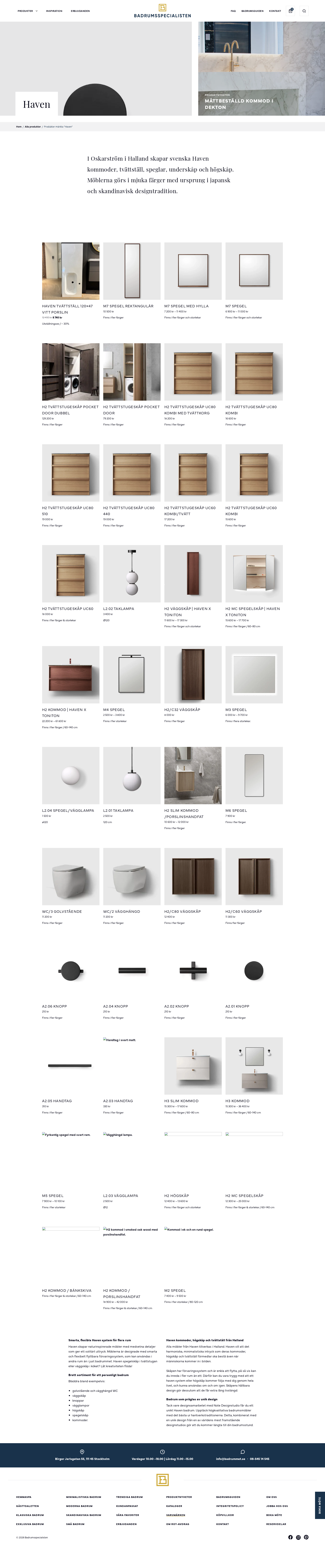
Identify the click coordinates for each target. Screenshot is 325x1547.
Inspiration (54, 10)
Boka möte (274, 1515)
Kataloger (174, 1506)
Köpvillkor (225, 1515)
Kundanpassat (127, 1506)
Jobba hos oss (277, 1506)
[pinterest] (306, 1538)
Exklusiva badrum (30, 1524)
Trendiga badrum (129, 1496)
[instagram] (298, 1537)
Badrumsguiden (252, 10)
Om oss (271, 1496)
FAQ (233, 10)
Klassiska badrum (30, 1515)
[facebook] (290, 1538)
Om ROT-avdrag (177, 1524)
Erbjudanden (80, 10)
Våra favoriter (127, 1515)
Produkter (25, 10)
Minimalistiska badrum (83, 1496)
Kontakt (275, 10)
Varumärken (175, 1515)
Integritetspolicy (230, 1506)
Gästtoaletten (27, 1506)
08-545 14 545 (259, 1459)
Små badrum (75, 1524)
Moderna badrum (79, 1506)
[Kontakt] (243, 1453)
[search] (304, 11)
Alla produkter (33, 126)
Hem (19, 126)
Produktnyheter (179, 1496)
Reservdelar (276, 1524)
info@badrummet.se (230, 1459)
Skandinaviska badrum (83, 1515)
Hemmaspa (23, 1496)
